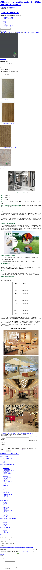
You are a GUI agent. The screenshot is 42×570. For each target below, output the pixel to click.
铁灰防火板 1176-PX (35, 32)
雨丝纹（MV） (5, 476)
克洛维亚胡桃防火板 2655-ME (8, 123)
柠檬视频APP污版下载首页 (8, 17)
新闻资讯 (4, 22)
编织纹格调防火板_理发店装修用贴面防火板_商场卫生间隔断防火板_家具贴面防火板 (16, 433)
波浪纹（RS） (5, 515)
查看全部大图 (3, 59)
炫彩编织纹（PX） (26, 32)
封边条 (2, 534)
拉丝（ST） (5, 522)
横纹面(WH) (5, 478)
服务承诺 (4, 21)
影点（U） (5, 493)
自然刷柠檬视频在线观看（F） (8, 470)
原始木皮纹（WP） (6, 512)
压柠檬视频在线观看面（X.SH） (9, 473)
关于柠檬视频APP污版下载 (8, 25)
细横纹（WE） (5, 480)
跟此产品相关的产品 (4, 76)
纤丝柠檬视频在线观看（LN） (8, 477)
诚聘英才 (23, 547)
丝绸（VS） (5, 514)
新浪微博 (2, 7)
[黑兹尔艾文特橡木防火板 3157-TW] (5, 146)
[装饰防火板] (3, 31)
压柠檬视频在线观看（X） (8, 491)
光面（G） (5, 504)
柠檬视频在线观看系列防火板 (7, 464)
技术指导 (4, 24)
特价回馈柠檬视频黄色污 (6, 459)
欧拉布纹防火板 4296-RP (7, 99)
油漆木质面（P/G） (6, 472)
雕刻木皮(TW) (5, 479)
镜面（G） (5, 520)
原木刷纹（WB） (6, 468)
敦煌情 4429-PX (6, 166)
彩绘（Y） (5, 525)
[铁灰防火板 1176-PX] (9, 57)
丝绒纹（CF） (5, 511)
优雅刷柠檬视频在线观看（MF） (9, 510)
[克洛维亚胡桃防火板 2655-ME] (7, 122)
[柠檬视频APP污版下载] (9, 13)
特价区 (4, 461)
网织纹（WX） (5, 496)
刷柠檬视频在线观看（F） (8, 494)
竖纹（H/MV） (5, 516)
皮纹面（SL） (5, 508)
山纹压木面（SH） (6, 492)
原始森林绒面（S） (6, 469)
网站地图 (13, 7)
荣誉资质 (4, 23)
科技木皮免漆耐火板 (5, 527)
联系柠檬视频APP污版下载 (8, 26)
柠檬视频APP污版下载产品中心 (9, 18)
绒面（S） (5, 487)
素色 (3, 497)
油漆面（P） (5, 531)
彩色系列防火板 (4, 485)
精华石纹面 (5, 502)
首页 (1, 32)
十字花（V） (5, 524)
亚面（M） (5, 488)
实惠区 (4, 462)
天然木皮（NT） (6, 471)
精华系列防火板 (19, 32)
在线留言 (9, 7)
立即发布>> (12, 539)
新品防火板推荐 (4, 456)
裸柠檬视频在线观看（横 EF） (8, 481)
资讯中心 (5, 7)
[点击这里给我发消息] (9, 543)
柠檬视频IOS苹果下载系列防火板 (8, 518)
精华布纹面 (5, 503)
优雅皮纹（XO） (6, 507)
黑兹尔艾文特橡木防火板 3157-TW (9, 147)
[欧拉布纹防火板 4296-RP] (7, 99)
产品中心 (12, 547)
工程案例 (20, 547)
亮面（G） (5, 489)
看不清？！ (22, 449)
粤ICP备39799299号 (24, 551)
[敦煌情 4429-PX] (5, 165)
